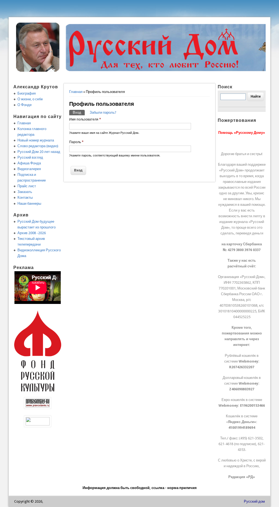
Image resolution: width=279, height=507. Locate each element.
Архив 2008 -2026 (31, 233)
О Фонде (24, 105)
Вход (79, 112)
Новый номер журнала (35, 140)
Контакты (25, 197)
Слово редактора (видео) (37, 146)
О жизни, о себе (30, 99)
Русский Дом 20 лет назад (38, 152)
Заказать (24, 192)
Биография (26, 93)
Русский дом (254, 501)
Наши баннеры (29, 203)
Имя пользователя (85, 119)
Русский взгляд (30, 157)
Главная (76, 92)
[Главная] (38, 70)
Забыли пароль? (103, 112)
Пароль (76, 142)
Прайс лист (26, 186)
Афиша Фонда (29, 163)
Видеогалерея (29, 169)
